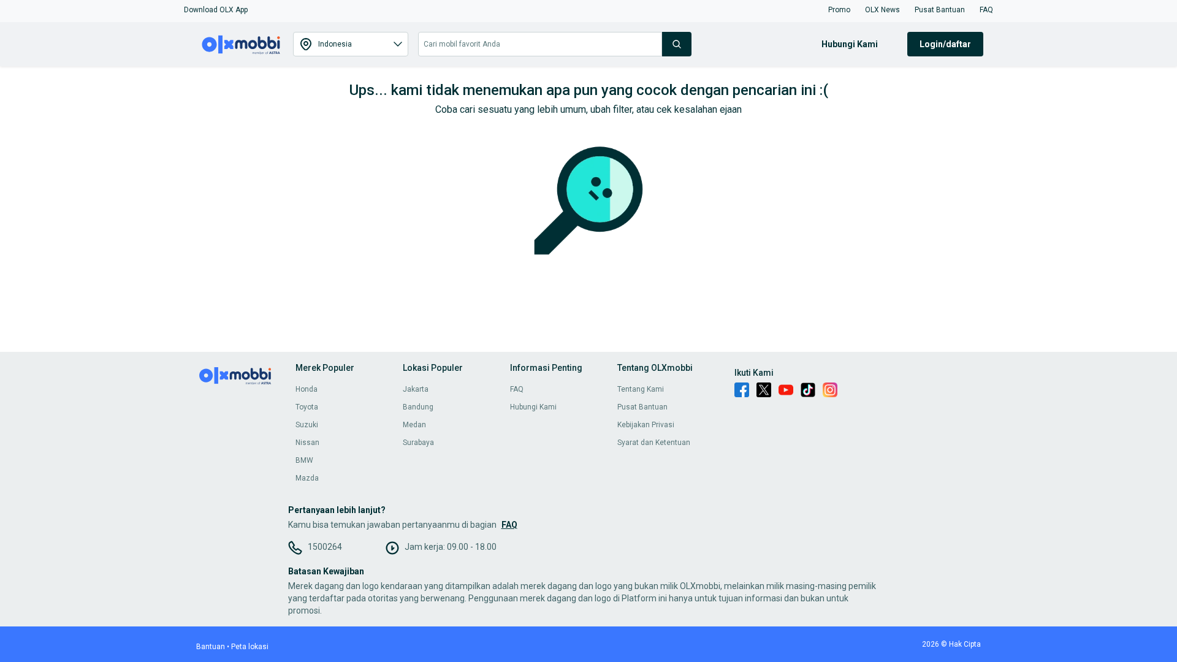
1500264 (325, 547)
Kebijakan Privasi (645, 424)
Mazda (307, 478)
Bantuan (210, 646)
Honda (306, 389)
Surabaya (418, 442)
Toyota (306, 407)
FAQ (517, 389)
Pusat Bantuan (642, 407)
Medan (414, 424)
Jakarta (416, 389)
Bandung (418, 407)
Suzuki (306, 424)
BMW (304, 460)
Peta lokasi (250, 646)
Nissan (307, 442)
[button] (216, 10)
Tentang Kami (640, 389)
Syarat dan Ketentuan (653, 442)
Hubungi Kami (533, 407)
